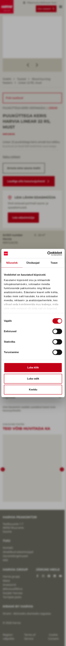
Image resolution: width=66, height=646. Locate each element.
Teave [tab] (54, 262)
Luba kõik (33, 367)
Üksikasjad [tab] (32, 262)
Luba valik (33, 378)
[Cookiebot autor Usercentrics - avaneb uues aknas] (47, 253)
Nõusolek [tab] (12, 262)
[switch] (57, 331)
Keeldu (33, 389)
